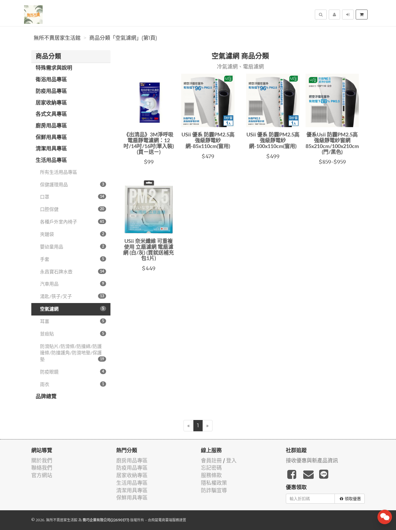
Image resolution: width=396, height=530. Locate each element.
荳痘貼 (72, 334)
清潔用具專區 (51, 149)
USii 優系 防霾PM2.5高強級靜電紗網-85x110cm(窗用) (208, 140)
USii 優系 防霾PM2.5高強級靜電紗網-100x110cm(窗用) (272, 140)
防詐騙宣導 (214, 490)
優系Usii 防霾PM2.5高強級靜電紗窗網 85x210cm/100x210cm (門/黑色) (332, 143)
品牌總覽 (46, 396)
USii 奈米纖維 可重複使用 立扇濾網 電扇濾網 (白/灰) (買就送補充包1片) (148, 250)
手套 (72, 259)
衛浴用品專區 (51, 79)
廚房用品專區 (51, 126)
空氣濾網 (72, 309)
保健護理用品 (72, 185)
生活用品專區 (51, 160)
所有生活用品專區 (58, 172)
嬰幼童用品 (72, 247)
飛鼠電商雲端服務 (165, 520)
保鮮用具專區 (51, 137)
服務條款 (211, 475)
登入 (231, 460)
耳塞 (72, 321)
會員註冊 (211, 460)
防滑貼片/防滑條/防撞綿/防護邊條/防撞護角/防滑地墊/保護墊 (72, 353)
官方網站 (41, 475)
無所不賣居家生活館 (57, 38)
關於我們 (41, 460)
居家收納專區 (51, 103)
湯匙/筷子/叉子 (72, 296)
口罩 (72, 197)
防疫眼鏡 (72, 372)
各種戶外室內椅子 (72, 222)
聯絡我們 (41, 467)
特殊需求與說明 (54, 68)
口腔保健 (72, 209)
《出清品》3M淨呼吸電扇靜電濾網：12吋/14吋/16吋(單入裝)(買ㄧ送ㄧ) (148, 143)
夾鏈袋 (72, 234)
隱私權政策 (214, 482)
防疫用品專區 (51, 91)
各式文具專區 (51, 114)
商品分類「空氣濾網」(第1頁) (123, 38)
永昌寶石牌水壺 (72, 272)
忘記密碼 (211, 467)
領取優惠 (353, 498)
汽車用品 (72, 284)
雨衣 (72, 384)
